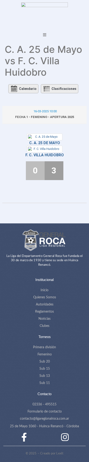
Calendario (28, 89)
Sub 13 (44, 376)
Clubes (44, 326)
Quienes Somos (44, 297)
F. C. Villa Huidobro (44, 155)
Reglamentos (44, 311)
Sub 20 (44, 361)
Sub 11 (44, 383)
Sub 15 (44, 368)
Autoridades (44, 304)
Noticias (44, 318)
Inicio (44, 290)
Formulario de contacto (45, 411)
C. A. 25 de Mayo (44, 143)
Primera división (44, 347)
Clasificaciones (64, 89)
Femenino (44, 354)
